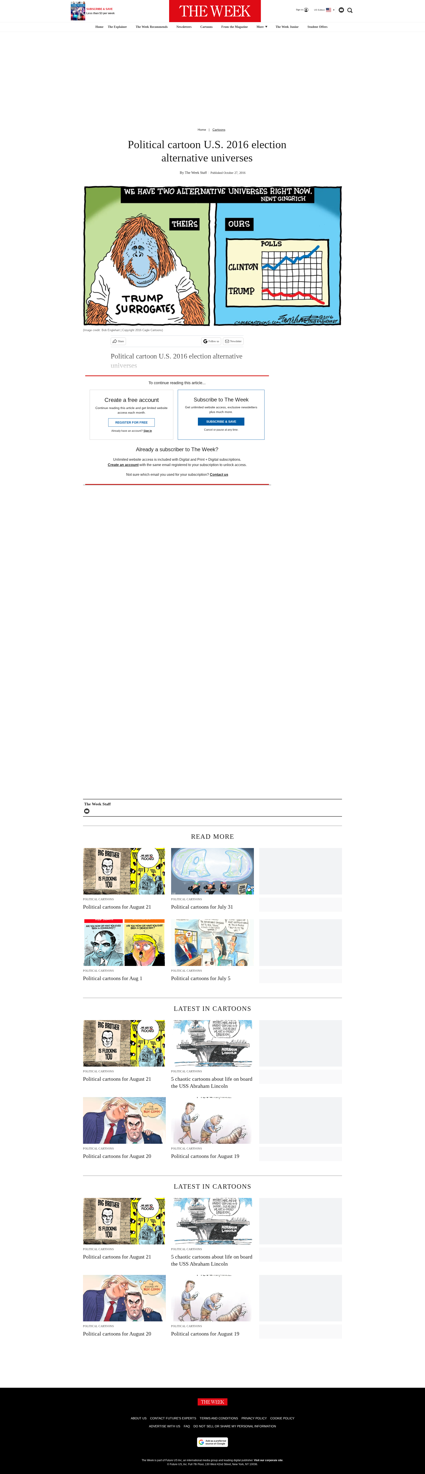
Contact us (219, 474)
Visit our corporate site (268, 1460)
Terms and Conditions (219, 1418)
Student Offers (317, 27)
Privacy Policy (254, 1418)
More (261, 27)
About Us (139, 1418)
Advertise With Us (164, 1426)
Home (202, 129)
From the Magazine (234, 27)
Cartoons (206, 27)
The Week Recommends (152, 27)
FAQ (187, 1426)
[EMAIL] (88, 811)
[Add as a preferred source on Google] (212, 1442)
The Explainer (117, 27)
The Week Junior (287, 27)
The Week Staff (196, 173)
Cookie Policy (282, 1418)
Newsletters (183, 27)
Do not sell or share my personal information (234, 1426)
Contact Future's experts (173, 1418)
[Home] (98, 27)
